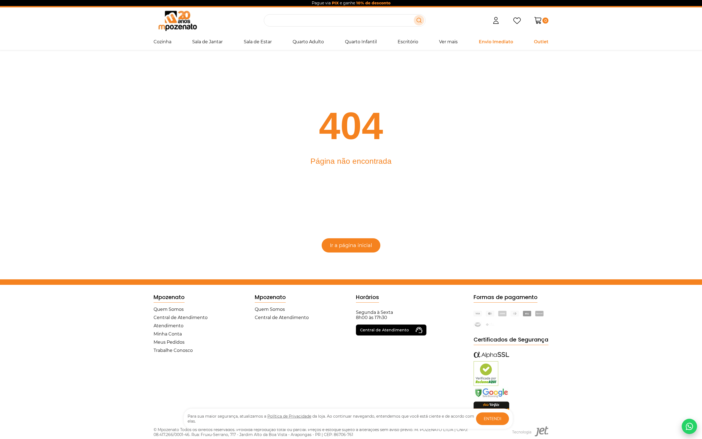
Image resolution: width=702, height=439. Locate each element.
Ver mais (448, 41)
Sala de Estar (258, 41)
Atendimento (168, 325)
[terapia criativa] (177, 20)
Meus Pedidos (169, 342)
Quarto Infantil (361, 41)
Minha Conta (168, 334)
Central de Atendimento (181, 317)
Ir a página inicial (351, 245)
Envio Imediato (496, 41)
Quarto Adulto (308, 41)
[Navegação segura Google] (491, 397)
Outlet (541, 41)
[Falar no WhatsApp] (689, 426)
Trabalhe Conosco (173, 350)
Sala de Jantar (207, 41)
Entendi (492, 418)
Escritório (408, 41)
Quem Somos (169, 309)
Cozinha (162, 41)
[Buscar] (419, 20)
